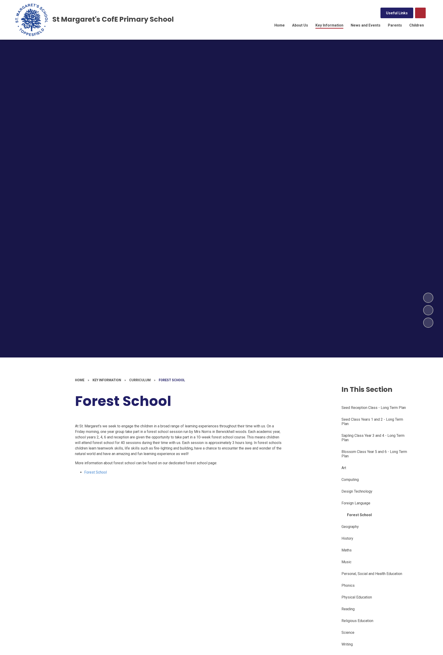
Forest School (95, 472)
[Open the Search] (420, 13)
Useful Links (397, 13)
